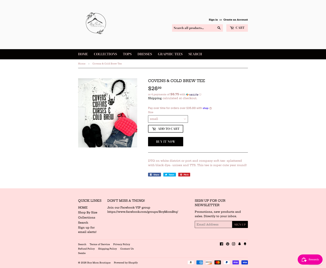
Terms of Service (100, 244)
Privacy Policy (121, 244)
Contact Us (127, 248)
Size (150, 112)
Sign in (213, 19)
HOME (83, 207)
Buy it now (165, 141)
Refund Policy (86, 248)
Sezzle (82, 253)
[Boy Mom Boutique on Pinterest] (227, 244)
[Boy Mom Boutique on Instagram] (233, 244)
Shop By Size (87, 212)
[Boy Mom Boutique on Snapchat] (239, 244)
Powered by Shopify (126, 262)
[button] (198, 94)
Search (195, 54)
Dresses (145, 54)
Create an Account (235, 19)
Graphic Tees (170, 54)
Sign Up (240, 225)
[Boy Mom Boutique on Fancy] (245, 244)
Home (83, 54)
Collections (105, 54)
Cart (239, 27)
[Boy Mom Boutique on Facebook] (221, 244)
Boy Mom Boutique (99, 262)
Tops (127, 54)
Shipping (155, 98)
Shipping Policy (107, 248)
